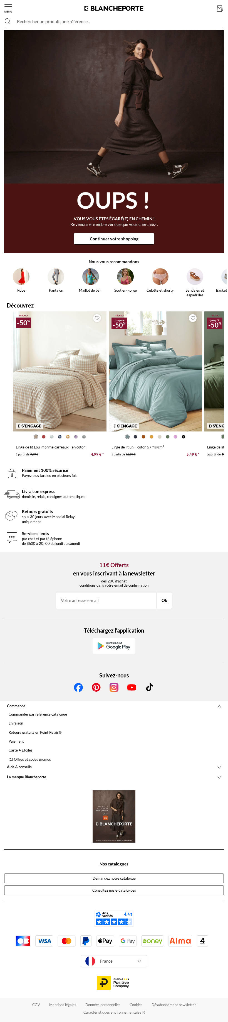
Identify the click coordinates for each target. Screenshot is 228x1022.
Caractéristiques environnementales (112, 1012)
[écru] (159, 437)
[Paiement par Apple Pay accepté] (105, 941)
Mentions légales (62, 1005)
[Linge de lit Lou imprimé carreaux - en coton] (59, 371)
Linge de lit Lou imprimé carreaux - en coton (50, 447)
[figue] (176, 437)
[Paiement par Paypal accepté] (86, 941)
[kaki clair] (52, 437)
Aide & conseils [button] (19, 767)
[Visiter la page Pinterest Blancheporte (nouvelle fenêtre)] (96, 687)
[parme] (76, 437)
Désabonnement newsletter (174, 1005)
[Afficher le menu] (8, 8)
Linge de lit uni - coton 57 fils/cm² (137, 447)
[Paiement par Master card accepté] (67, 941)
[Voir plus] (184, 437)
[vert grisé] (84, 437)
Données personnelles (102, 1005)
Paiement (16, 741)
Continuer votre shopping (114, 238)
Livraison (16, 723)
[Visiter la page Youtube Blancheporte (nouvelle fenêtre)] (131, 687)
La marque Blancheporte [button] (26, 777)
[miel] (68, 437)
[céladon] (127, 437)
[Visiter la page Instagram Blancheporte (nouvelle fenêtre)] (114, 687)
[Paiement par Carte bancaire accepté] (23, 941)
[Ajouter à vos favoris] (97, 318)
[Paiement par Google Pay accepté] (128, 941)
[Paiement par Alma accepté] (180, 941)
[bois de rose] (44, 437)
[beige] (36, 437)
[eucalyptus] (167, 437)
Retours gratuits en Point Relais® (35, 732)
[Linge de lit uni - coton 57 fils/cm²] (155, 371)
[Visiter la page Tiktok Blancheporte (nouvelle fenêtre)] (149, 687)
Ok (164, 600)
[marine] (60, 437)
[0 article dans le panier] (220, 8)
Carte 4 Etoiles (21, 750)
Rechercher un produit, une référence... (53, 21)
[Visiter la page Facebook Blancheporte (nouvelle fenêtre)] (78, 687)
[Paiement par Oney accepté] (152, 941)
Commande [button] (16, 706)
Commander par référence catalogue (38, 714)
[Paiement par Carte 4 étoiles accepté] (202, 941)
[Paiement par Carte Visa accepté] (44, 941)
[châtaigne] (144, 437)
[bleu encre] (136, 437)
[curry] (151, 437)
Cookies (136, 1005)
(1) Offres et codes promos (30, 759)
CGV (36, 1005)
